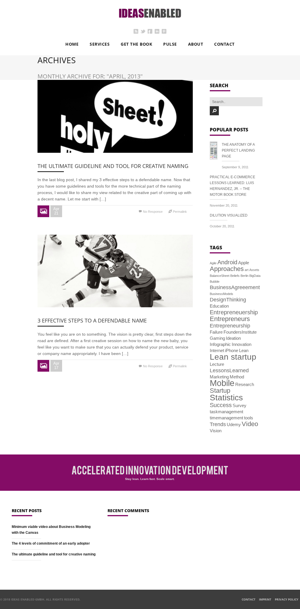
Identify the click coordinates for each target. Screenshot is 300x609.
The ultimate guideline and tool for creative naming (113, 165)
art (246, 270)
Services (100, 44)
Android (227, 262)
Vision (215, 430)
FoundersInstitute (240, 332)
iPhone (231, 350)
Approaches (227, 268)
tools (248, 417)
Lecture (217, 364)
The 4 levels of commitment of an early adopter (51, 543)
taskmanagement (226, 411)
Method (237, 376)
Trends (218, 424)
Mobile (222, 383)
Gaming (217, 338)
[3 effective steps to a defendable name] (115, 271)
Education (219, 305)
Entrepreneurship (230, 326)
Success (221, 405)
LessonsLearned (229, 370)
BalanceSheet (219, 275)
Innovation (241, 344)
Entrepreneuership (234, 312)
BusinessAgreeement (235, 287)
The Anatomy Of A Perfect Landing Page (238, 150)
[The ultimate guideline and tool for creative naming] (115, 116)
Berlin (244, 275)
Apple (243, 262)
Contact (224, 44)
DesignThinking (228, 300)
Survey (239, 405)
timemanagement (226, 417)
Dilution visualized (229, 215)
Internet (217, 350)
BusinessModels (221, 294)
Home (72, 44)
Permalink (180, 211)
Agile (213, 263)
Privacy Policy (286, 599)
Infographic (220, 344)
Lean (243, 350)
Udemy (234, 424)
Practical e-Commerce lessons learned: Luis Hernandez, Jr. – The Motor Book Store (232, 186)
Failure (216, 332)
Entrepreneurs (230, 318)
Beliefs (235, 275)
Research (244, 384)
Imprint (265, 599)
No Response (153, 211)
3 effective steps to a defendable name (92, 320)
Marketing (219, 376)
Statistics (226, 397)
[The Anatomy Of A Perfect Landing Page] (216, 152)
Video (250, 424)
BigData (254, 275)
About (195, 44)
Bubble (214, 281)
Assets (254, 270)
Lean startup (233, 356)
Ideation (233, 338)
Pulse (170, 44)
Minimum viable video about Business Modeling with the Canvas (51, 530)
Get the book (136, 44)
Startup (220, 390)
